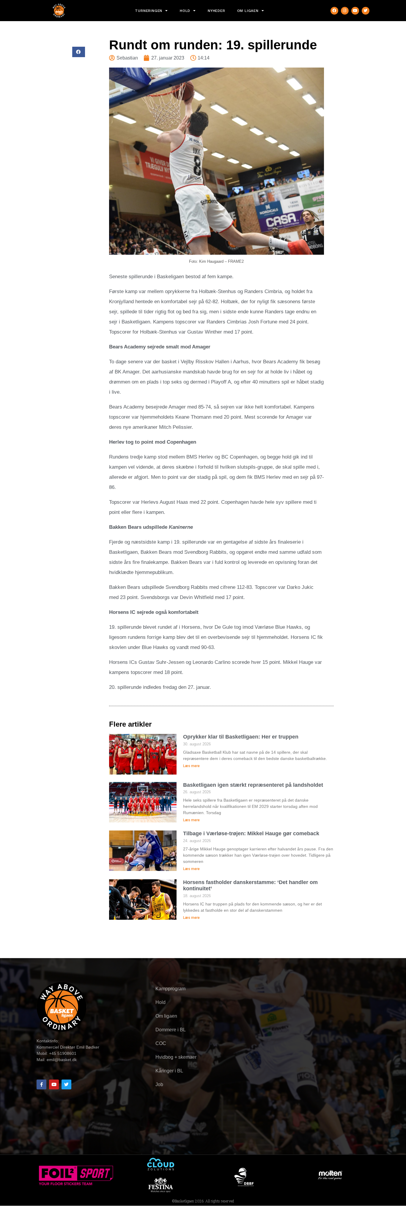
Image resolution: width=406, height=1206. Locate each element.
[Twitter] (365, 11)
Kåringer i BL (169, 1070)
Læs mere (191, 766)
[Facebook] (334, 11)
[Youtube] (355, 11)
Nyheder (216, 11)
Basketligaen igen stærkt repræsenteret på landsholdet (253, 785)
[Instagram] (345, 11)
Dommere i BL (170, 1029)
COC (160, 1043)
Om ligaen (248, 11)
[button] (78, 52)
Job (159, 1084)
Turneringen (148, 11)
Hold (185, 11)
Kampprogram (170, 988)
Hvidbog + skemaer (175, 1057)
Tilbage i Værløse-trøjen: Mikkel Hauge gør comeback (251, 833)
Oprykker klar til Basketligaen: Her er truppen (240, 737)
